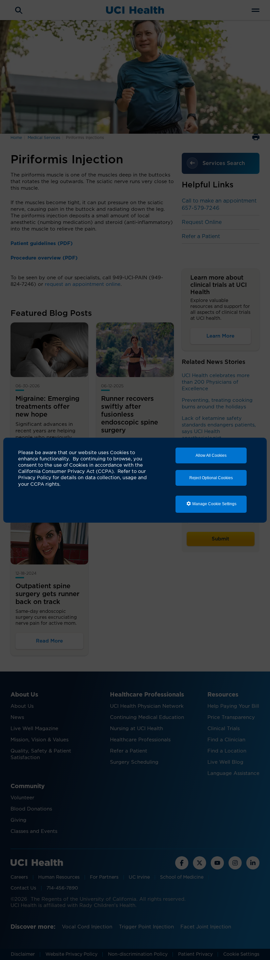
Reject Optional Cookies (211, 478)
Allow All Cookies (211, 455)
